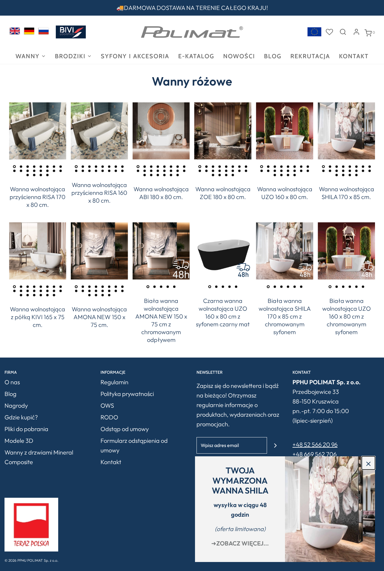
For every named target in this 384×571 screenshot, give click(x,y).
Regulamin (114, 382)
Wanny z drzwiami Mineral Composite (38, 457)
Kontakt (354, 56)
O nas (12, 382)
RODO (109, 417)
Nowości (239, 56)
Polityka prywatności (127, 393)
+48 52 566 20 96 (315, 444)
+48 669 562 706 (314, 454)
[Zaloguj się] (356, 31)
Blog (272, 56)
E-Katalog (196, 56)
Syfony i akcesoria (135, 56)
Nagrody (16, 405)
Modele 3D (18, 440)
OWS (107, 405)
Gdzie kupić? (21, 417)
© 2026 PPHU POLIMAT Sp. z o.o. (31, 560)
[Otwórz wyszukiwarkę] (343, 32)
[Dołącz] (275, 445)
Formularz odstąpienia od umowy (134, 445)
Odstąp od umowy (124, 429)
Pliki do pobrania (26, 429)
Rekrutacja (310, 56)
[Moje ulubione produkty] (329, 31)
